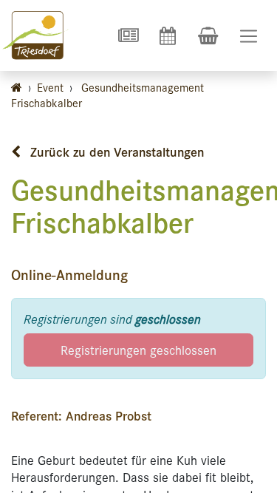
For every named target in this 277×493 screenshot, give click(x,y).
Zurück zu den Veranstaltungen (115, 151)
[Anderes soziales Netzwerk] (128, 35)
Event (50, 87)
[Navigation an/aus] (248, 36)
